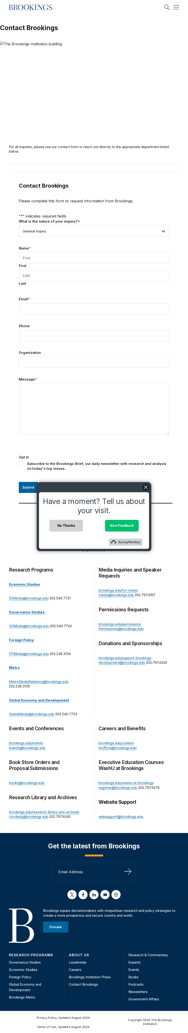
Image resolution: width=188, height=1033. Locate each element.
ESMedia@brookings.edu (29, 598)
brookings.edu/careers (116, 743)
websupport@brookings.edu (121, 816)
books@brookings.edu (26, 783)
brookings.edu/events (26, 743)
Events (133, 969)
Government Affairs (143, 999)
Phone (24, 326)
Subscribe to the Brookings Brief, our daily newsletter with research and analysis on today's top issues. (96, 465)
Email (24, 299)
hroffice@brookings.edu (118, 748)
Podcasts (136, 984)
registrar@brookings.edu (118, 787)
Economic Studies (23, 969)
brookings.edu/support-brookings (125, 658)
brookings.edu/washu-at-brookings (126, 783)
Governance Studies (25, 962)
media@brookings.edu (116, 595)
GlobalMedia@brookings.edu (31, 714)
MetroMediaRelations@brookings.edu (39, 681)
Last (22, 283)
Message (28, 379)
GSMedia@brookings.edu (29, 626)
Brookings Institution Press (90, 977)
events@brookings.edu (27, 748)
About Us (79, 955)
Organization (30, 352)
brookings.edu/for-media (118, 590)
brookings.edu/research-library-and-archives (44, 812)
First (22, 265)
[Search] (167, 7)
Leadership (77, 962)
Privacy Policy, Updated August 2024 (63, 1017)
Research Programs (31, 955)
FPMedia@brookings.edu (29, 654)
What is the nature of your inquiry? (49, 221)
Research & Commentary (148, 955)
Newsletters (138, 992)
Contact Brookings (83, 984)
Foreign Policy (20, 977)
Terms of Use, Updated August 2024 (63, 1027)
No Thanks (66, 525)
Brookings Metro (22, 997)
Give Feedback (122, 525)
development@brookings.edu (122, 662)
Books (133, 977)
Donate (56, 927)
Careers (75, 969)
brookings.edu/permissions (120, 624)
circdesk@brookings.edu (28, 816)
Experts (134, 962)
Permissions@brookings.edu (121, 629)
